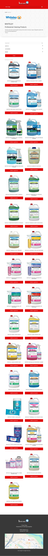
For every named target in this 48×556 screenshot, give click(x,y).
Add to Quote (14, 85)
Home (6, 12)
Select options (34, 84)
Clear (14, 55)
